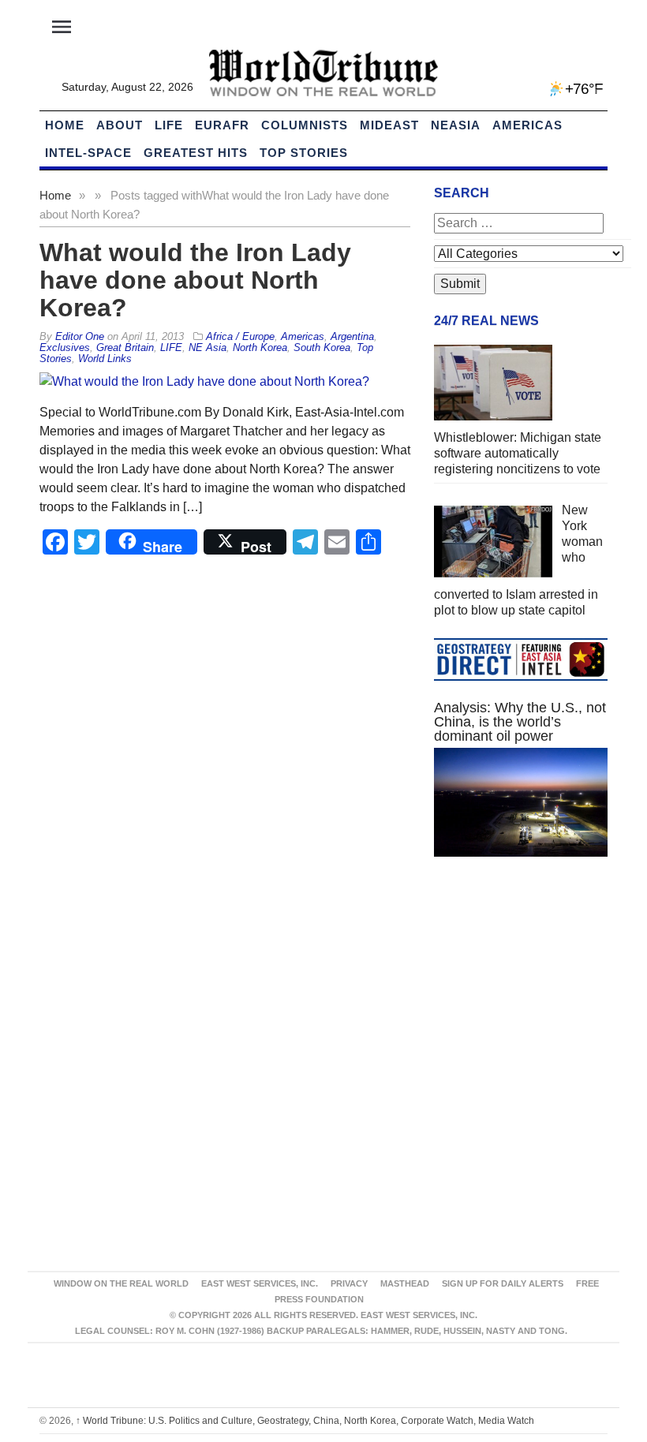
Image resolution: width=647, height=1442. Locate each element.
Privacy (349, 1283)
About (119, 125)
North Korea (260, 347)
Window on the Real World (121, 1283)
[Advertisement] (521, 987)
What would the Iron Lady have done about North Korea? (195, 280)
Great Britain (125, 347)
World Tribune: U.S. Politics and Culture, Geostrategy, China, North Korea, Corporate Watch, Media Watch (305, 1420)
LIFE (169, 125)
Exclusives (64, 347)
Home (55, 195)
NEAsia (456, 125)
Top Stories (304, 152)
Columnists (304, 125)
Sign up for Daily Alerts (502, 1283)
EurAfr (222, 125)
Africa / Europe (240, 336)
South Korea (322, 347)
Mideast (389, 125)
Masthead (404, 1283)
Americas (527, 125)
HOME (64, 125)
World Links (105, 358)
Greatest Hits (196, 152)
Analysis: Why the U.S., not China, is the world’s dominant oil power (520, 722)
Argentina (352, 336)
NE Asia (207, 347)
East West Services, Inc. (259, 1283)
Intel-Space (88, 152)
